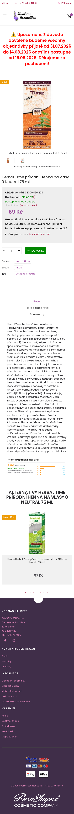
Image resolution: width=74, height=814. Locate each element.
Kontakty (6, 661)
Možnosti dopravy (12, 691)
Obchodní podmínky (13, 680)
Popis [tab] (36, 301)
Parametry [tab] (37, 314)
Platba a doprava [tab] (37, 308)
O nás (5, 656)
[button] (69, 15)
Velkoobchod (9, 696)
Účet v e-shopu (10, 721)
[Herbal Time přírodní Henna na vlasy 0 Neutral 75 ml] (37, 115)
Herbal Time (23, 261)
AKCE (19, 267)
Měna (5, 3)
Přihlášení (66, 3)
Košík (5, 715)
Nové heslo (8, 731)
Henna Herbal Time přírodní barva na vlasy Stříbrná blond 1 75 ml (37, 561)
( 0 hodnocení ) (28, 205)
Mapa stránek (9, 736)
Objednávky (8, 726)
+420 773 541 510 (27, 3)
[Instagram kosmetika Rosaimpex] (13, 640)
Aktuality (6, 666)
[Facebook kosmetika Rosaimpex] (5, 640)
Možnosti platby (10, 686)
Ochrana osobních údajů (16, 701)
